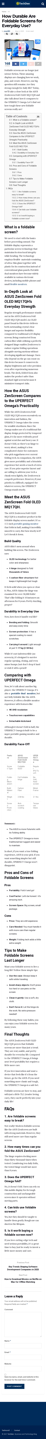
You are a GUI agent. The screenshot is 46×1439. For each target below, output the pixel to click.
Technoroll (6, 1430)
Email (7, 1352)
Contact (17, 1430)
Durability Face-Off (25, 162)
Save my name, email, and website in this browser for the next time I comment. (21, 1378)
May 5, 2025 (19, 31)
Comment (8, 1310)
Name (7, 1341)
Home (4, 12)
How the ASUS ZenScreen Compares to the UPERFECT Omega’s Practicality (22, 136)
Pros (19, 172)
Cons (19, 175)
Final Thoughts (19, 185)
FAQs (10, 188)
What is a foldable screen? (25, 120)
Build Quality (22, 150)
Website (7, 1364)
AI (9, 12)
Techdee (11, 1434)
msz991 (7, 31)
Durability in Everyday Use (28, 153)
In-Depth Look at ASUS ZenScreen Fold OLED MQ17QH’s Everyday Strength (24, 126)
